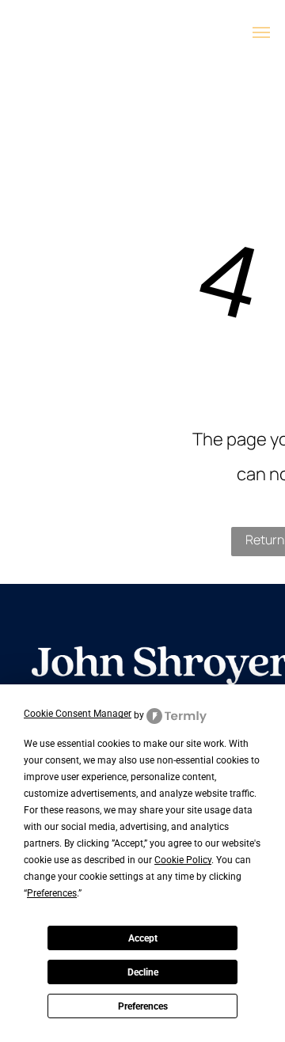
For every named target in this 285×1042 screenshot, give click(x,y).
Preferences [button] (52, 893)
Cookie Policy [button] (182, 860)
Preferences (143, 1006)
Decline (142, 972)
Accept (143, 938)
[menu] (261, 32)
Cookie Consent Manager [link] (77, 713)
